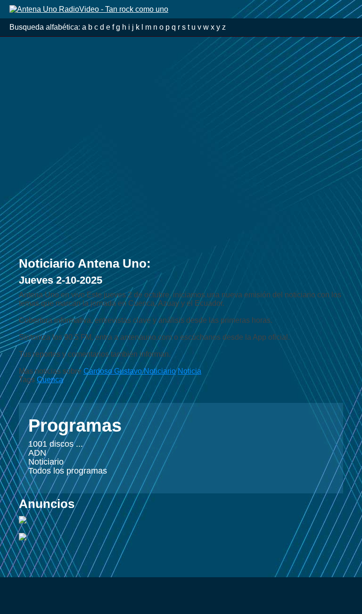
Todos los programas (67, 470)
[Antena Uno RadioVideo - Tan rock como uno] (88, 9)
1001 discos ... (55, 444)
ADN (37, 453)
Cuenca (50, 380)
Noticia (189, 371)
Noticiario (46, 462)
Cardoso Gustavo (113, 371)
